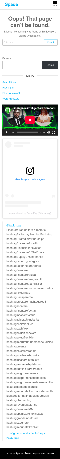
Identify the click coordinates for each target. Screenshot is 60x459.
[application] (30, 120)
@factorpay (13, 225)
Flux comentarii (11, 93)
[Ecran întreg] (53, 132)
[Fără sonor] (48, 132)
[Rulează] (6, 132)
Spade (11, 4)
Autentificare (9, 82)
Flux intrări (8, 87)
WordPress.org (10, 98)
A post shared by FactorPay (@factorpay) (30, 213)
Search (6, 58)
